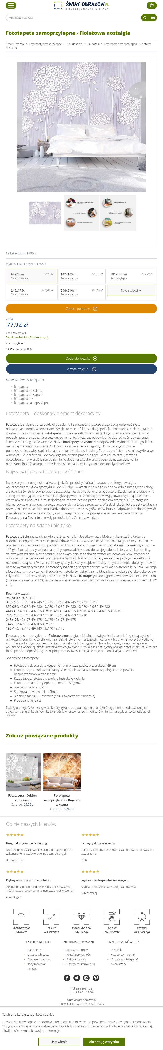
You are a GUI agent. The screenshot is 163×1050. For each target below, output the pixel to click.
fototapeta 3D (23, 399)
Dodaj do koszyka (78, 358)
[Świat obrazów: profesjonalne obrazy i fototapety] (81, 5)
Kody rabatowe (36, 964)
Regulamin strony (77, 950)
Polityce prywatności (123, 1026)
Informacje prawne (79, 942)
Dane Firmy (34, 950)
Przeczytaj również (123, 942)
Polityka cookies (76, 959)
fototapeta (21, 387)
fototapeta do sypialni (28, 395)
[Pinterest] (96, 978)
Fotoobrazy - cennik (123, 954)
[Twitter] (76, 978)
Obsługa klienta (37, 942)
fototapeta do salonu (28, 391)
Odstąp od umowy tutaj (80, 964)
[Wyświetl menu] (11, 5)
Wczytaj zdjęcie (78, 369)
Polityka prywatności (78, 954)
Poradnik (116, 950)
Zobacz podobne (78, 308)
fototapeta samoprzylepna (31, 403)
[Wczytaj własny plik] (153, 17)
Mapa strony (118, 964)
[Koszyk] (152, 5)
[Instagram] (86, 978)
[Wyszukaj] (145, 17)
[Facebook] (66, 978)
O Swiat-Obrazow (38, 954)
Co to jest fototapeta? (124, 959)
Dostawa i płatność (39, 959)
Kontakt (32, 969)
